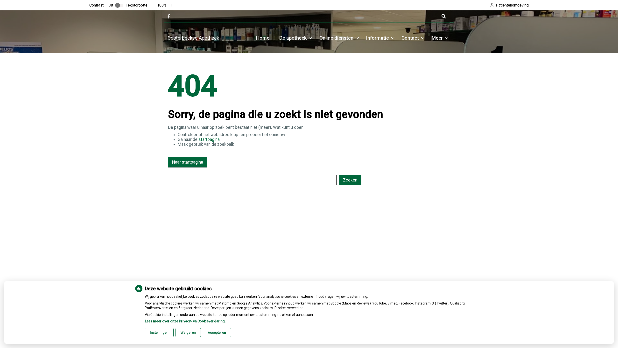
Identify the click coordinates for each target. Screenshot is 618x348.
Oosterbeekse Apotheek (193, 38)
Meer (437, 38)
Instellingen (159, 332)
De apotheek (293, 38)
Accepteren (217, 332)
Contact (410, 38)
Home (262, 38)
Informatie (377, 38)
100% (162, 5)
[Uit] (119, 5)
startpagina (209, 139)
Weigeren (188, 332)
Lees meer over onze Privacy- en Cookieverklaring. (185, 321)
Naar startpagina (187, 162)
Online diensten (336, 38)
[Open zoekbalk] (443, 16)
